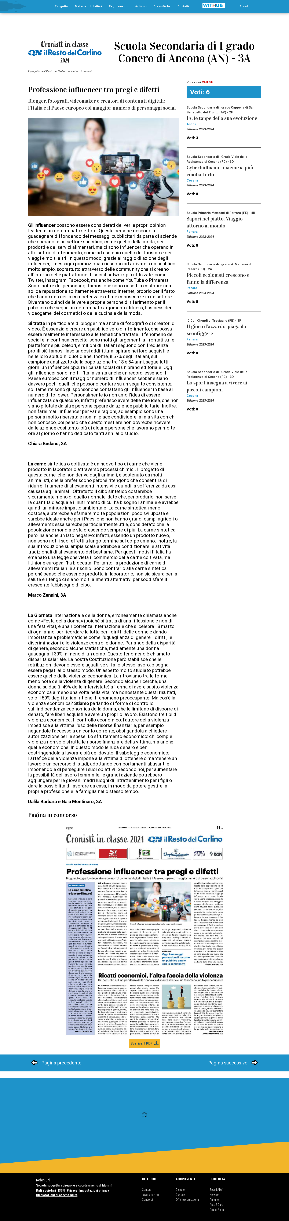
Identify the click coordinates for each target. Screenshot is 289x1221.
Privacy (72, 1190)
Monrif (107, 1185)
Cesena (192, 180)
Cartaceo (181, 1194)
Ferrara (192, 232)
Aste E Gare (216, 1204)
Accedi (244, 6)
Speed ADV (216, 1189)
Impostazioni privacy (94, 1190)
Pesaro (192, 288)
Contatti (146, 1189)
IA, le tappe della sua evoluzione (222, 118)
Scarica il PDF (142, 1043)
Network (214, 1194)
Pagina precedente (61, 1062)
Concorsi (147, 1199)
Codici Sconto (218, 1209)
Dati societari (46, 1190)
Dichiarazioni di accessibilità (56, 1195)
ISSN (61, 1190)
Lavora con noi (151, 1194)
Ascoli (191, 124)
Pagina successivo (228, 1062)
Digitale (180, 1189)
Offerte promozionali (188, 1199)
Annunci (214, 1199)
